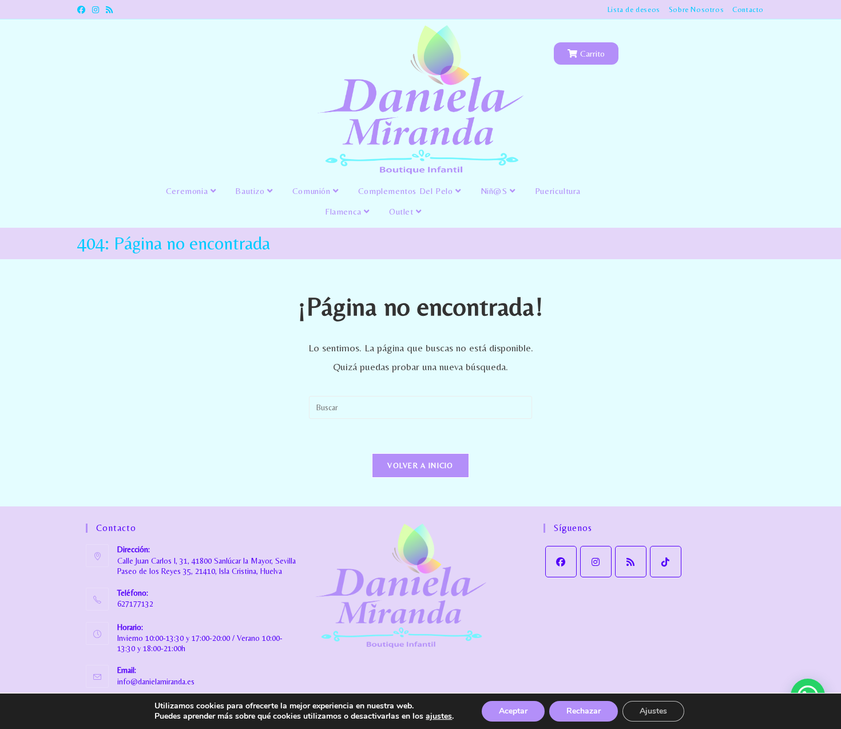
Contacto (748, 9)
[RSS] (630, 561)
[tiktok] (665, 561)
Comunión (312, 191)
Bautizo (251, 191)
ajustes (439, 716)
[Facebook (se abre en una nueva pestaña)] (83, 9)
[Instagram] (596, 561)
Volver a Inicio (420, 465)
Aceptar (513, 711)
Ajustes (653, 711)
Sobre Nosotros (696, 9)
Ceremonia (188, 191)
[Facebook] (561, 561)
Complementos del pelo (406, 191)
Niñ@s (495, 191)
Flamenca (344, 211)
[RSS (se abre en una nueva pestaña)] (109, 9)
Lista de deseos (634, 9)
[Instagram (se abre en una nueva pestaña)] (95, 9)
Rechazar (583, 711)
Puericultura (558, 191)
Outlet (402, 211)
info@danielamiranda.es (156, 681)
